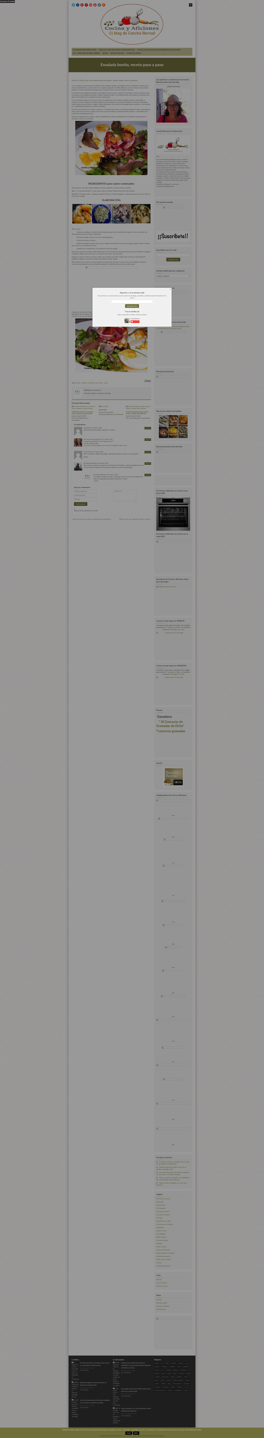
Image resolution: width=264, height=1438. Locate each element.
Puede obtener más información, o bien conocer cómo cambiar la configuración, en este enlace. (132, 1435)
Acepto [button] (129, 1433)
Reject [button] (136, 1433)
